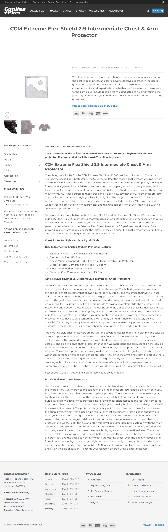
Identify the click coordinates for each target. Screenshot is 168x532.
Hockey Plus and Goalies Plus (19, 479)
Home (74, 68)
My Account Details (101, 491)
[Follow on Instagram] (163, 2)
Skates (67, 11)
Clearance (116, 11)
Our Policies (23, 2)
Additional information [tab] (76, 146)
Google (26, 232)
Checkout (96, 480)
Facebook (28, 228)
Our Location (39, 2)
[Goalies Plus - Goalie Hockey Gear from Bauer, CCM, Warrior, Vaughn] (15, 11)
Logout (95, 502)
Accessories (97, 11)
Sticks (80, 11)
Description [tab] (52, 146)
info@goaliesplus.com (17, 204)
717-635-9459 (17, 502)
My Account (9, 2)
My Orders (96, 496)
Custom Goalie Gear (57, 2)
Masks (54, 11)
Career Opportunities (79, 2)
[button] (148, 10)
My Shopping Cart (100, 485)
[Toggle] (39, 154)
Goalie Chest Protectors (91, 68)
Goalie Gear (37, 11)
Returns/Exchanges (142, 502)
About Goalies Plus (141, 485)
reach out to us (142, 95)
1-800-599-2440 (22, 197)
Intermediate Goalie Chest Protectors (124, 68)
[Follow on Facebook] (160, 2)
